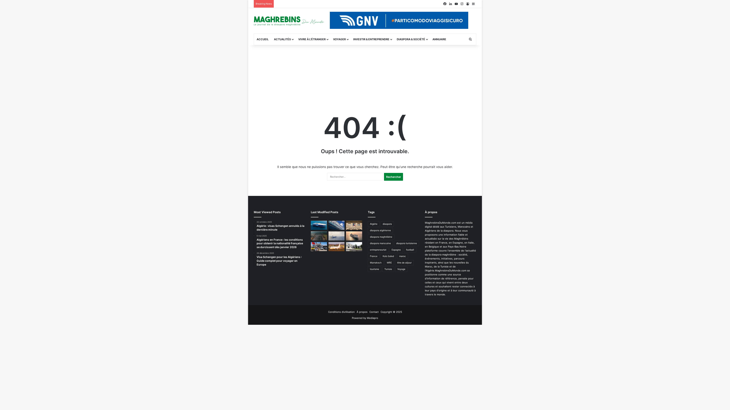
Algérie (373, 223)
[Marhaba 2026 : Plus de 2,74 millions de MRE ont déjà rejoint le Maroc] (319, 246)
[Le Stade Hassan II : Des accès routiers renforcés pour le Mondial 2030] (319, 235)
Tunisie (388, 269)
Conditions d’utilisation (341, 311)
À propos (362, 311)
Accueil (263, 39)
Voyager (339, 39)
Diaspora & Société (411, 39)
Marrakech (376, 262)
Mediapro (372, 317)
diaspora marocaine (380, 243)
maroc (402, 256)
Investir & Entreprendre (371, 39)
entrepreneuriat (378, 249)
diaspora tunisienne (406, 243)
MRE (389, 262)
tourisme (374, 269)
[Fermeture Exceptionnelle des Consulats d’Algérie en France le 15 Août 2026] (354, 246)
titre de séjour (404, 262)
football (410, 249)
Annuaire (439, 39)
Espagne (396, 249)
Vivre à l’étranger (312, 39)
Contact (374, 311)
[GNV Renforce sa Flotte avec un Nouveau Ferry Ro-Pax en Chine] (354, 235)
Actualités (282, 39)
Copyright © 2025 (391, 311)
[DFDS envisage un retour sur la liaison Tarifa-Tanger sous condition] (319, 225)
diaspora (387, 223)
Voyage (401, 269)
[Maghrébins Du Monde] (289, 21)
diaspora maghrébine (381, 236)
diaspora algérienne (380, 230)
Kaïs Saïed (388, 256)
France (373, 256)
